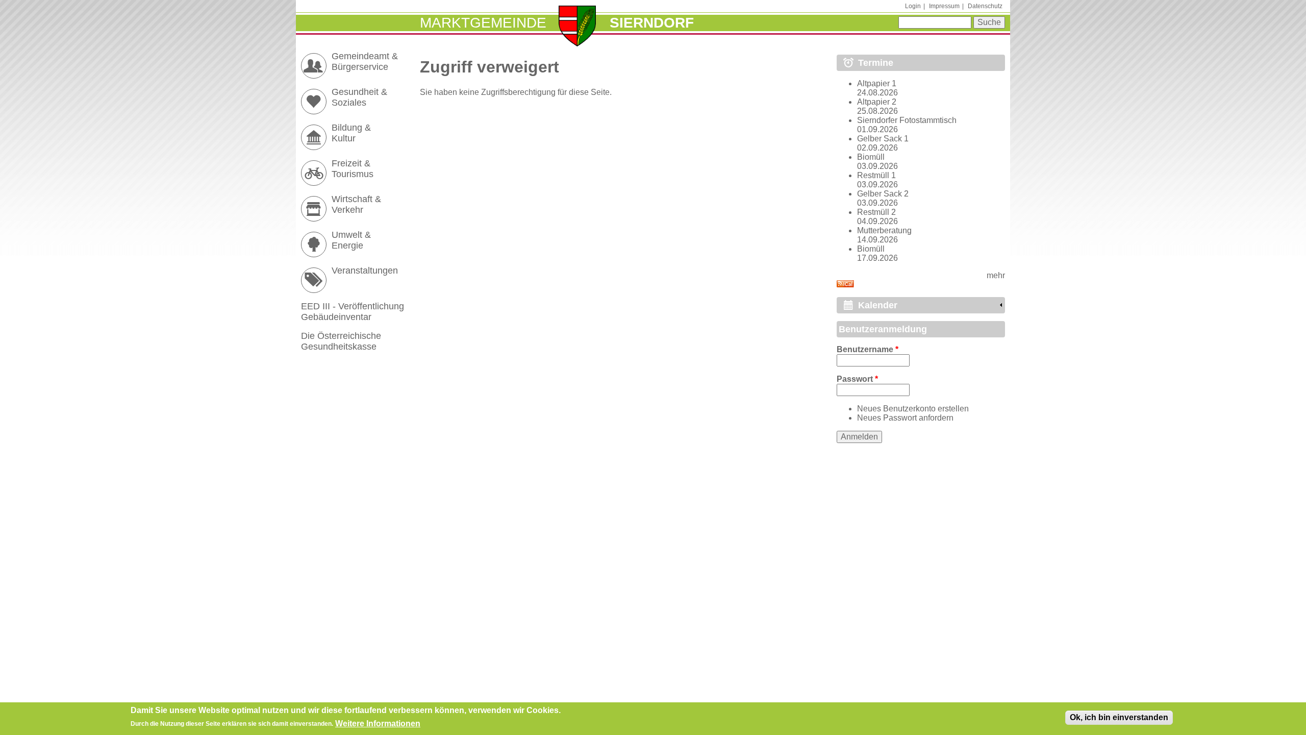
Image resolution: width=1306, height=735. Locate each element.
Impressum (944, 6)
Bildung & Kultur (351, 132)
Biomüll (871, 157)
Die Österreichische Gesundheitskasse (341, 341)
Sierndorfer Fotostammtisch (907, 120)
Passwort (857, 379)
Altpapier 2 (876, 101)
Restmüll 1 (876, 175)
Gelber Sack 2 (883, 193)
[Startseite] (577, 27)
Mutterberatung (884, 230)
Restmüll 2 (876, 212)
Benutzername (867, 349)
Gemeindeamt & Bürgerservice (365, 61)
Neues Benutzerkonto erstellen (913, 408)
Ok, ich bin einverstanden (1119, 717)
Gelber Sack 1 (883, 138)
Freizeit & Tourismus (352, 168)
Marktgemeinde (483, 23)
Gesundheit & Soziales (359, 97)
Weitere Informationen (377, 723)
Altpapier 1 (876, 83)
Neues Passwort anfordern (905, 417)
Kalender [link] (877, 305)
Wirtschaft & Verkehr (356, 204)
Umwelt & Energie (351, 240)
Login (913, 6)
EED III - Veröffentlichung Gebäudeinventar (352, 311)
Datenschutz (985, 6)
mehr (996, 275)
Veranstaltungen (365, 270)
